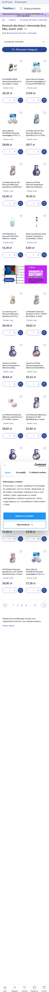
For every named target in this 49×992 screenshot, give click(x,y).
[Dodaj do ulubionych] (21, 61)
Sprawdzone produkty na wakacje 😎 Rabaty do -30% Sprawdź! (23, 15)
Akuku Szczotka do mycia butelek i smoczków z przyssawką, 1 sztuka (36, 236)
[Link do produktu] (13, 81)
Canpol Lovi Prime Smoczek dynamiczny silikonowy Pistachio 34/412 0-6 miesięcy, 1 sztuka (35, 184)
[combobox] (32, 8)
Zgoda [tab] (8, 472)
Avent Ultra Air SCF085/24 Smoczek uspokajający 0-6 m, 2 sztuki (11, 133)
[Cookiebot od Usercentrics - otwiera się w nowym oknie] (35, 465)
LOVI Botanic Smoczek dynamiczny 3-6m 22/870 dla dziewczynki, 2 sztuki (12, 571)
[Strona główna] (3, 20)
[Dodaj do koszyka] (20, 100)
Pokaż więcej (8, 626)
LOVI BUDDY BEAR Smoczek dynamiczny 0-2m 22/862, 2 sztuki (12, 81)
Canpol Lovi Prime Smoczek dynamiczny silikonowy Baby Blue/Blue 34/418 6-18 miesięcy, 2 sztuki (11, 365)
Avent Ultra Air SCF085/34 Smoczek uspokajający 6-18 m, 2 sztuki (35, 571)
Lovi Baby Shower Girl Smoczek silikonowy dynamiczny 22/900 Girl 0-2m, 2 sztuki (11, 184)
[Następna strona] (43, 605)
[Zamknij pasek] (45, 14)
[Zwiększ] (14, 100)
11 (35, 605)
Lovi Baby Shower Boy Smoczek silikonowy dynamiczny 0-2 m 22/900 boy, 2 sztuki (36, 133)
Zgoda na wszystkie (24, 516)
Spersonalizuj (23, 524)
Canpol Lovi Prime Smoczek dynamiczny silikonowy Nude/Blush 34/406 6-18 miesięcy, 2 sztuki (35, 365)
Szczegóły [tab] (21, 472)
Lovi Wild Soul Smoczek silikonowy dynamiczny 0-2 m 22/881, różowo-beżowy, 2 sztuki (12, 417)
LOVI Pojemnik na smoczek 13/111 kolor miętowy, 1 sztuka (10, 236)
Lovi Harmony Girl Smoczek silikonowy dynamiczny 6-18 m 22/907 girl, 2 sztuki (10, 314)
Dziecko (12, 20)
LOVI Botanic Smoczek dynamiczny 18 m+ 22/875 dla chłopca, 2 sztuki (36, 314)
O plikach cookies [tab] (38, 472)
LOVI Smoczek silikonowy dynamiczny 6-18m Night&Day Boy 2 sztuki (36, 417)
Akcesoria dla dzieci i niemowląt (33, 20)
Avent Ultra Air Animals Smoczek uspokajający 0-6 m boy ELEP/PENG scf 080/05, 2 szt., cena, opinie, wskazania (36, 81)
